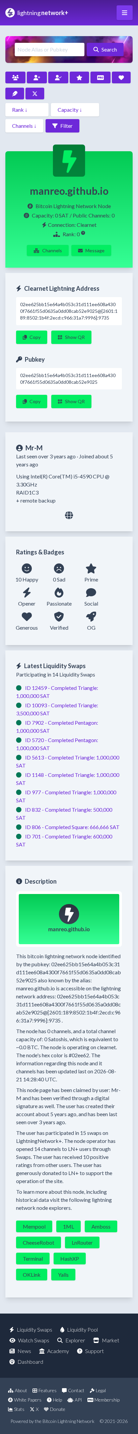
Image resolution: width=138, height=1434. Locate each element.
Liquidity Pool (82, 1329)
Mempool (34, 1226)
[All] (15, 77)
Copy (35, 337)
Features (48, 1390)
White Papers (28, 1400)
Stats (19, 1409)
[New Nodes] (37, 77)
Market (110, 1340)
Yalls (63, 1274)
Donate (57, 1409)
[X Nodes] (34, 93)
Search (109, 49)
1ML (68, 1226)
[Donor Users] (121, 77)
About (21, 1390)
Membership (107, 1400)
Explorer (75, 1340)
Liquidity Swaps (34, 1329)
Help (57, 1400)
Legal (101, 1390)
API (78, 1400)
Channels (52, 250)
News (24, 1351)
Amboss (101, 1226)
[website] (69, 515)
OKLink (32, 1274)
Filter (66, 125)
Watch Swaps (33, 1340)
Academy (58, 1351)
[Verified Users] (58, 77)
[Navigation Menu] (125, 12)
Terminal (33, 1258)
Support (94, 1351)
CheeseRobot (38, 1242)
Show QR (75, 337)
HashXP (69, 1258)
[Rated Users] (79, 77)
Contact (76, 1390)
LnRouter (82, 1242)
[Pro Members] (100, 77)
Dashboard (30, 1361)
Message (95, 250)
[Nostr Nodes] (14, 93)
